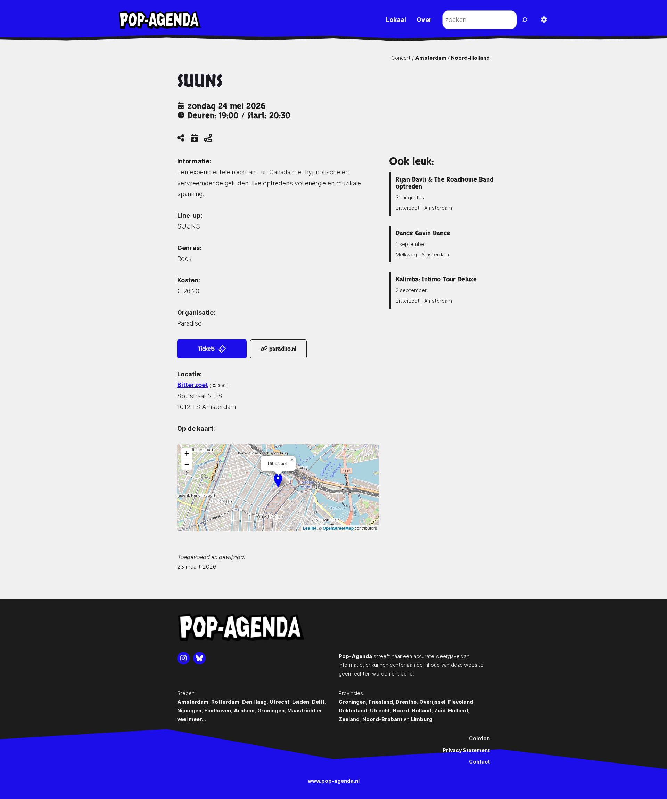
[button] (278, 480)
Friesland (381, 702)
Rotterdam (225, 702)
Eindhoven (217, 710)
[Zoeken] (525, 19)
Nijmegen (189, 710)
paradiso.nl (281, 349)
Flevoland (460, 702)
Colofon (479, 738)
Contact (479, 762)
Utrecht (279, 702)
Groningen (271, 710)
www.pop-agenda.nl (334, 781)
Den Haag (254, 702)
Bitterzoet (192, 385)
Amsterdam (430, 58)
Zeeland (349, 719)
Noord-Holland (470, 58)
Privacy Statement (466, 750)
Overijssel (432, 702)
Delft (318, 702)
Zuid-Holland (451, 710)
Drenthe (406, 702)
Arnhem (244, 710)
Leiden (300, 702)
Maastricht (301, 710)
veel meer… (191, 719)
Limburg (422, 719)
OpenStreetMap (338, 528)
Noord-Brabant (382, 719)
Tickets (207, 349)
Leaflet (309, 528)
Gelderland (353, 710)
